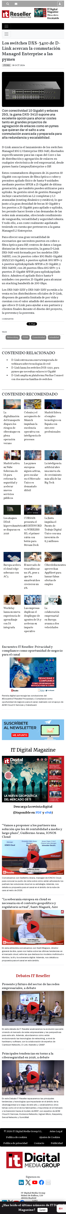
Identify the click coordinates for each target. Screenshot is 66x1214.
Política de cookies (16, 1137)
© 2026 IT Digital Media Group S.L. (23, 1131)
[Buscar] (7, 3)
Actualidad (54, 337)
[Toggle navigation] (6, 26)
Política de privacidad (15, 1143)
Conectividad (38, 337)
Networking (12, 337)
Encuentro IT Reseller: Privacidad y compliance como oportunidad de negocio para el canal (32, 651)
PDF (39, 812)
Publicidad (57, 1143)
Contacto (39, 1143)
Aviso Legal (56, 1131)
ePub (48, 812)
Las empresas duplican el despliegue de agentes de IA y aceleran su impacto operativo (32, 620)
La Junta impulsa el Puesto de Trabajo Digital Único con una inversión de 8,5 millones (53, 529)
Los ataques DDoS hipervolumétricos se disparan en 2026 (14, 525)
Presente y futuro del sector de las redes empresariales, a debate (30, 986)
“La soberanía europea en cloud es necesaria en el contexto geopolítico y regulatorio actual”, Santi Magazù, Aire (30, 903)
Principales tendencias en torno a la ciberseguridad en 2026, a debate (27, 1055)
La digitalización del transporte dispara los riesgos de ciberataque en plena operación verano (12, 428)
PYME (25, 337)
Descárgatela (53, 18)
